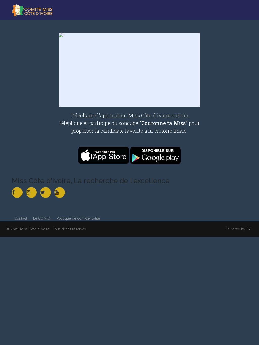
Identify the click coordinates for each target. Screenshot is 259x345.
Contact (20, 218)
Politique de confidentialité (78, 218)
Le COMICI (42, 218)
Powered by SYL (239, 229)
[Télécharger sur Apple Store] (104, 155)
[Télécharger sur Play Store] (155, 155)
